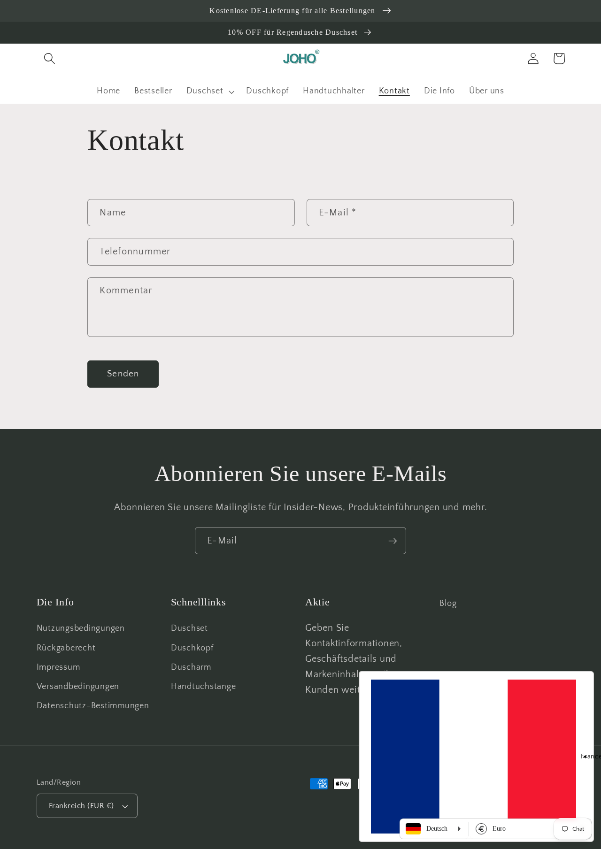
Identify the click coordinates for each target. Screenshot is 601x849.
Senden (123, 374)
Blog (447, 603)
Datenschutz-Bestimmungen (93, 706)
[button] (49, 58)
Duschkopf (192, 648)
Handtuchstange (203, 686)
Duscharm (191, 667)
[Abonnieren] (393, 540)
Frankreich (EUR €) (81, 806)
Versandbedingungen (78, 686)
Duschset (189, 628)
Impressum (58, 667)
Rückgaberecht (66, 648)
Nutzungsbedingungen (81, 628)
